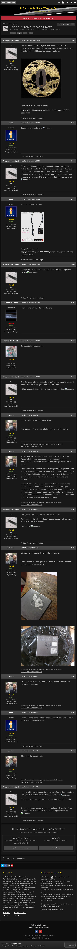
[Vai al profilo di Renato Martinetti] (11, 351)
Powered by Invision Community (38, 938)
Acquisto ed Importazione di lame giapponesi (38, 18)
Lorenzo (11, 415)
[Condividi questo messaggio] (71, 40)
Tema (30, 928)
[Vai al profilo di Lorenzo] (11, 425)
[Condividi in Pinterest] (12, 865)
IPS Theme (34, 925)
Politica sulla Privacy (42, 928)
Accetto (72, 945)
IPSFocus (43, 925)
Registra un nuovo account (21, 848)
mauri (11, 123)
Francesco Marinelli (19, 30)
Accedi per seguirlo (10, 24)
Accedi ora (56, 848)
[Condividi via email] (8, 865)
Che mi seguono (64, 24)
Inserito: (30, 40)
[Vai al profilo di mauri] (11, 135)
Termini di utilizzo (22, 946)
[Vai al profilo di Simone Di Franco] (11, 315)
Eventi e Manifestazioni (51, 30)
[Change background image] (71, 2)
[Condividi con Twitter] (2, 865)
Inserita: (30, 123)
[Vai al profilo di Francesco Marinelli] (5, 28)
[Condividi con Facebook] (5, 865)
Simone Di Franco (11, 303)
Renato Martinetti (11, 341)
